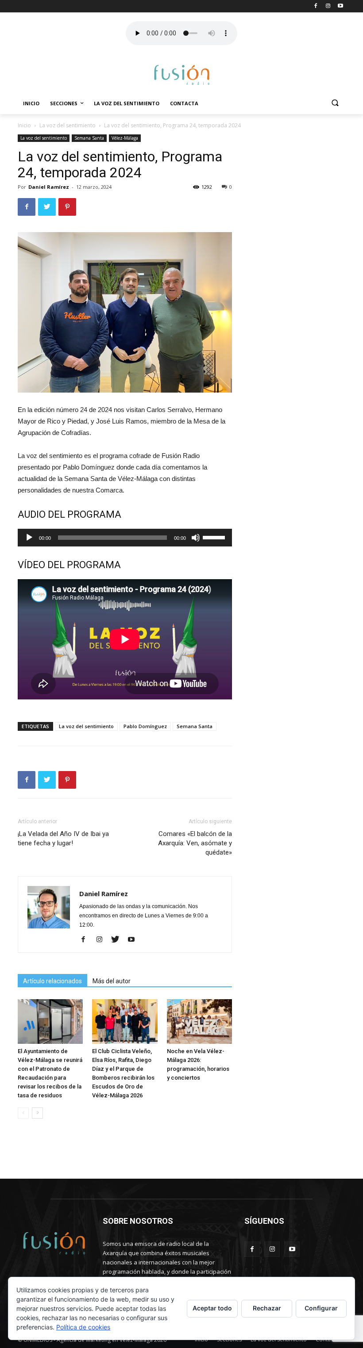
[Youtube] (134, 940)
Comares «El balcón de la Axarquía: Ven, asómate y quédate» (195, 843)
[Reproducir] (29, 537)
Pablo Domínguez (145, 726)
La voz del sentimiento (126, 103)
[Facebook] (86, 940)
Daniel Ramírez (48, 186)
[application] (125, 537)
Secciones (63, 103)
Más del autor (112, 981)
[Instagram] (102, 940)
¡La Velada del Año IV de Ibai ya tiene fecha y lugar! (63, 838)
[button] (334, 103)
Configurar (321, 1308)
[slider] (215, 537)
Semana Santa (89, 138)
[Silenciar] (195, 537)
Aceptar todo (212, 1308)
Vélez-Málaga (125, 138)
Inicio (31, 103)
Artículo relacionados (52, 981)
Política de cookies (83, 1327)
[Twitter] (118, 940)
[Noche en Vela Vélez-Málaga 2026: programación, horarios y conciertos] (199, 1021)
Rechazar (267, 1308)
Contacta (184, 103)
